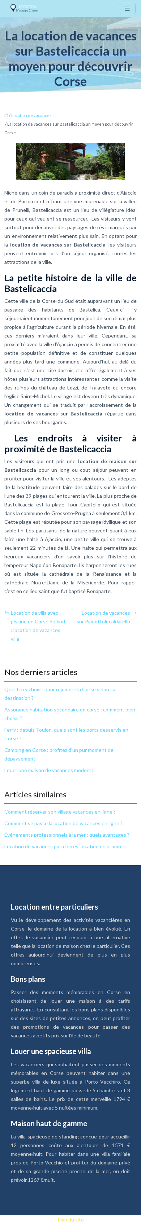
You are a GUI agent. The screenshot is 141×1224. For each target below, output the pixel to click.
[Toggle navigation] (127, 8)
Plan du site (70, 1219)
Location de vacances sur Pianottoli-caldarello (103, 617)
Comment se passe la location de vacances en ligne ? (63, 823)
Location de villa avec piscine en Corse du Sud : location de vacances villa (38, 626)
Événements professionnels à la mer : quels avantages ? (66, 835)
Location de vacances (31, 115)
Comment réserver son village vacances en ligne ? (60, 812)
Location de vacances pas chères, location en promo (62, 846)
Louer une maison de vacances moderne (49, 770)
